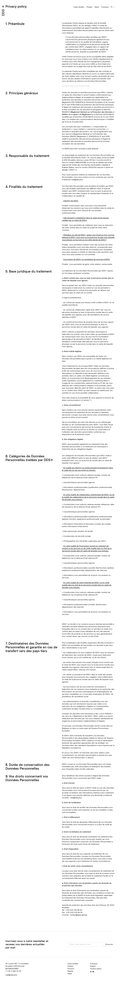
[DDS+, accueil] (3, 10)
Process (71, 969)
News (97, 7)
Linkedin (93, 971)
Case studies (79, 7)
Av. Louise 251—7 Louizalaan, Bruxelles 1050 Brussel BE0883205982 (17, 966)
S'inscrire (109, 944)
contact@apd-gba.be (78, 915)
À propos (105, 7)
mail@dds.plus (77, 179)
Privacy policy (95, 969)
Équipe (70, 971)
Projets (89, 7)
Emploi (93, 966)
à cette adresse (92, 149)
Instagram (91, 971)
